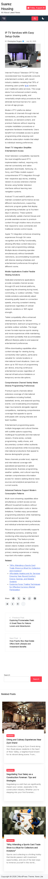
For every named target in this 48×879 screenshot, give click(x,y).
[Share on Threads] (18, 604)
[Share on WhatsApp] (29, 598)
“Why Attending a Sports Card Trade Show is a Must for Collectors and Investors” (23, 847)
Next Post (14, 638)
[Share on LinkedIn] (24, 598)
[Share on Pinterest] (35, 598)
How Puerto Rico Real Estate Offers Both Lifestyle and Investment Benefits (22, 644)
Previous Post (18, 617)
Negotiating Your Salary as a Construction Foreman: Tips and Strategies (21, 777)
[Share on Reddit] (7, 604)
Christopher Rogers (14, 41)
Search (7, 675)
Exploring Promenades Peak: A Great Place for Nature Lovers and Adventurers (22, 623)
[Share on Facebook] (13, 598)
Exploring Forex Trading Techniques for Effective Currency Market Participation (24, 587)
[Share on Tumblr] (12, 604)
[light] (43, 18)
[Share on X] (19, 598)
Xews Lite (39, 876)
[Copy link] (23, 604)
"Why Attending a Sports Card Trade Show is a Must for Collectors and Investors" (24, 568)
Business (10, 735)
